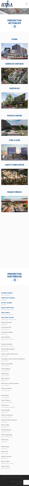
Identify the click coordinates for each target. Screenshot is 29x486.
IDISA (16, 481)
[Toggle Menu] (26, 3)
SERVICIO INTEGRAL (23, 481)
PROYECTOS (19, 483)
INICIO (12, 481)
